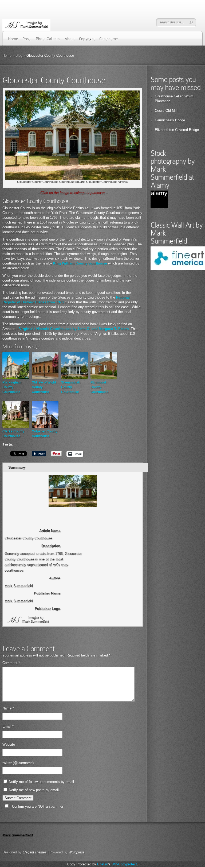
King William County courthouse (80, 263)
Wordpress (76, 852)
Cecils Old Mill (166, 111)
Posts (26, 39)
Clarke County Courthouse (13, 434)
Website (8, 744)
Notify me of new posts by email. (34, 790)
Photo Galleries (48, 39)
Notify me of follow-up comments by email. (42, 782)
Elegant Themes (34, 852)
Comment (11, 663)
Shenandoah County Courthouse (70, 387)
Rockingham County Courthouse (12, 387)
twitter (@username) (18, 763)
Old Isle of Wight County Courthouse (44, 387)
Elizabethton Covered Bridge (177, 130)
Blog (18, 55)
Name (8, 708)
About (69, 39)
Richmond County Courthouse (99, 387)
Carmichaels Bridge (170, 120)
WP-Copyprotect (124, 864)
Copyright (87, 39)
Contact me (108, 39)
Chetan (102, 864)
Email (8, 726)
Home (13, 39)
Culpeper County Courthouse (44, 434)
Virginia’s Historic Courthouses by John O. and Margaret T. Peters (74, 329)
